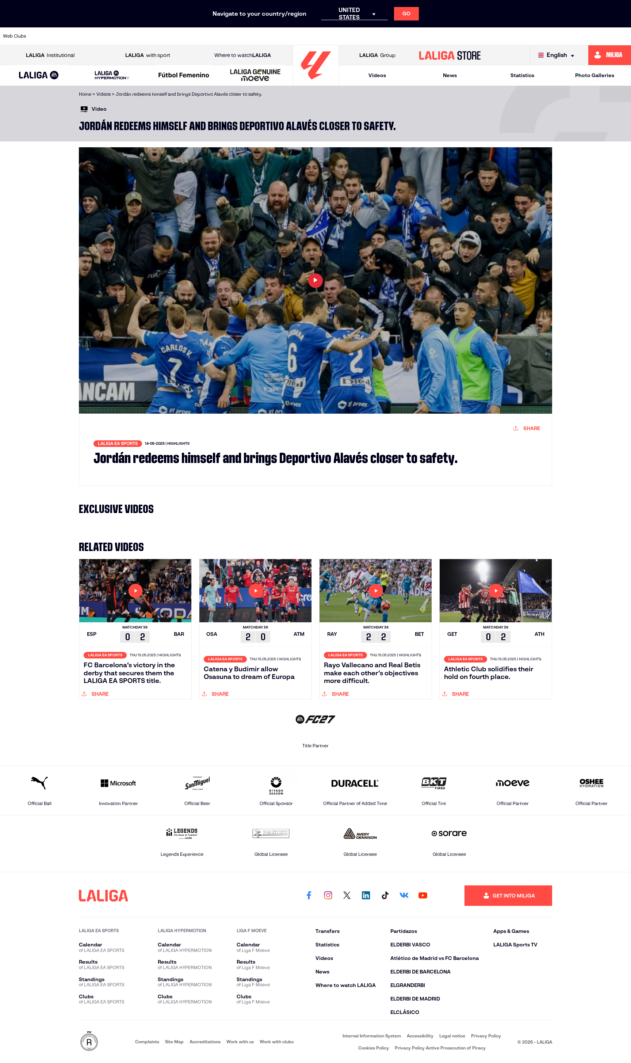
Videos (377, 75)
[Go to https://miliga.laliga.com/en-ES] (609, 55)
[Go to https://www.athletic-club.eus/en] (50, 36)
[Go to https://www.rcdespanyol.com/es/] (441, 36)
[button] (39, 75)
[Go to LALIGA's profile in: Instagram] (327, 895)
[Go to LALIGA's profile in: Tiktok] (384, 895)
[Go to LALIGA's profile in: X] (346, 895)
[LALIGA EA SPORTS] (39, 75)
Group (377, 55)
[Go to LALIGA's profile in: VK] (403, 895)
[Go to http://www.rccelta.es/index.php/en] (140, 36)
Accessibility (420, 1035)
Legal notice (452, 1035)
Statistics (522, 75)
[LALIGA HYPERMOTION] (111, 75)
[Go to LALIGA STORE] (450, 55)
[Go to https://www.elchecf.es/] (201, 36)
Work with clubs (277, 1041)
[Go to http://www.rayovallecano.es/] (381, 36)
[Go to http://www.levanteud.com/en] (291, 36)
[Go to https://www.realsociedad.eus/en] (532, 36)
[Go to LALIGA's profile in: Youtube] (422, 895)
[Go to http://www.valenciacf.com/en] (592, 36)
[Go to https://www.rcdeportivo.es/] (411, 36)
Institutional (50, 55)
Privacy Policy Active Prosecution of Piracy (440, 1047)
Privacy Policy (486, 1035)
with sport (147, 55)
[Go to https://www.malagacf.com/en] (321, 36)
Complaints (147, 1041)
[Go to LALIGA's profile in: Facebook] (309, 895)
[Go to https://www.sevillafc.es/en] (562, 36)
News (450, 75)
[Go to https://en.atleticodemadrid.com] (80, 36)
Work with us (240, 1041)
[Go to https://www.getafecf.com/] (261, 36)
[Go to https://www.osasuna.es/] (110, 36)
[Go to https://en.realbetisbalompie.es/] (472, 36)
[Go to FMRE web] (89, 1041)
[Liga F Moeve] (183, 75)
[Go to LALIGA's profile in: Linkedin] (365, 895)
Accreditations (205, 1041)
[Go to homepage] (316, 82)
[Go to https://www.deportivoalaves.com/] (170, 36)
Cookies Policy (373, 1047)
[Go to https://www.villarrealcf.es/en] (622, 36)
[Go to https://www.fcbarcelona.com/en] (231, 36)
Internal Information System (372, 1035)
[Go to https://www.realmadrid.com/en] (502, 36)
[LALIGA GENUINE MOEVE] (255, 75)
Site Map (174, 1041)
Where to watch (242, 55)
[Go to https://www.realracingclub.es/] (351, 36)
